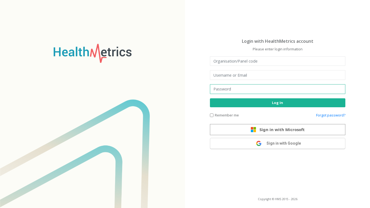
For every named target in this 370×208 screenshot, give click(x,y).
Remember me (227, 115)
